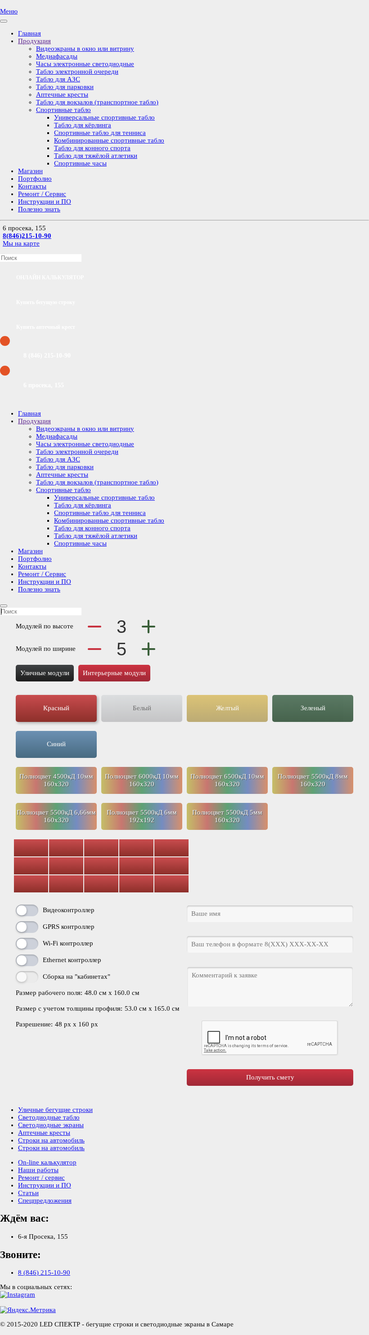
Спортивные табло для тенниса (100, 132)
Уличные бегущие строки (55, 1109)
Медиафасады (56, 56)
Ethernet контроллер (72, 959)
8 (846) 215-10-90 (44, 1272)
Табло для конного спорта (92, 148)
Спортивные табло (63, 109)
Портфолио (35, 178)
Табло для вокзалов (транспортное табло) (97, 102)
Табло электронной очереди (77, 71)
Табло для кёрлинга (82, 125)
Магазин (30, 171)
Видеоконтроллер (68, 910)
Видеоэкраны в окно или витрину (85, 48)
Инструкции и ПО (44, 201)
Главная (29, 33)
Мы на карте (21, 243)
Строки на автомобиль (51, 1140)
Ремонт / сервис (41, 1177)
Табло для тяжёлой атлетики (95, 155)
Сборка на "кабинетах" (76, 976)
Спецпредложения (45, 1200)
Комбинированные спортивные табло (109, 140)
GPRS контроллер (68, 926)
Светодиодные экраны (51, 1125)
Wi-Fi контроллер (68, 943)
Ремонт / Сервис (42, 193)
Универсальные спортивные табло (104, 117)
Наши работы (38, 1170)
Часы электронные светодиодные (85, 63)
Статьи (28, 1192)
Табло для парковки (65, 86)
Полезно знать (39, 209)
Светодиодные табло (49, 1117)
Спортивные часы (80, 163)
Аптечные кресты (62, 94)
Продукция (34, 41)
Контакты (32, 186)
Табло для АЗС (58, 79)
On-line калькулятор (47, 1162)
